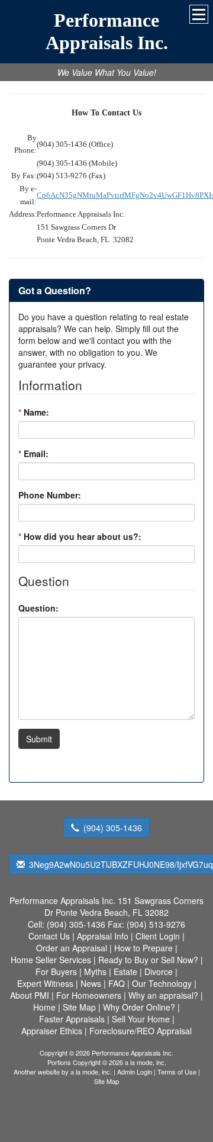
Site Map (106, 1081)
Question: (38, 608)
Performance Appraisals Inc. (107, 31)
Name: (33, 412)
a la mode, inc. (91, 1071)
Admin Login (134, 1071)
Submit (39, 739)
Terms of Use (176, 1071)
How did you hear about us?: (79, 536)
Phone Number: (49, 495)
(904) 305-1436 (112, 828)
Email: (33, 453)
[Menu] (198, 14)
